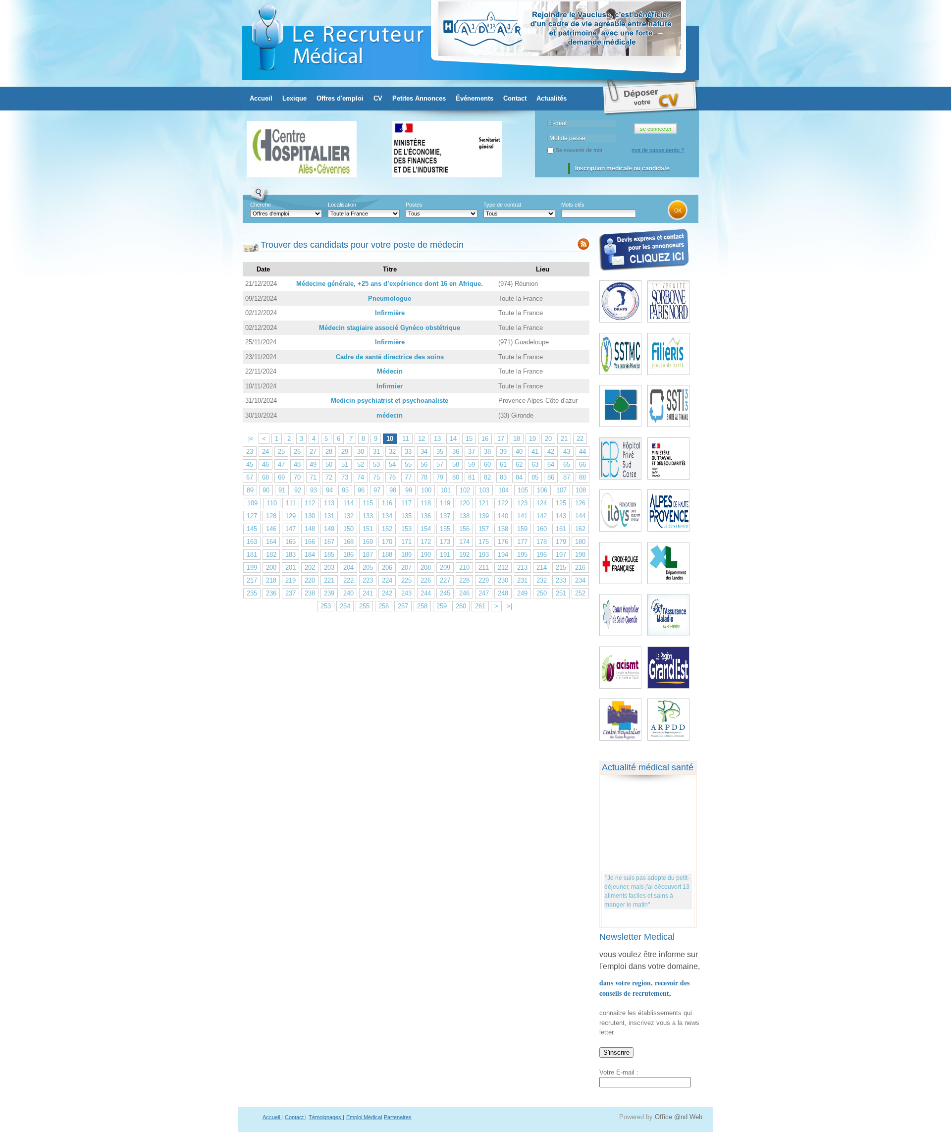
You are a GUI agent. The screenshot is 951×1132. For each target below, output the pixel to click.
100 (426, 490)
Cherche (260, 205)
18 (516, 438)
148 (310, 529)
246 (464, 593)
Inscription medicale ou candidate (622, 168)
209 (445, 567)
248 (503, 593)
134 (387, 516)
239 (329, 593)
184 (310, 554)
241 (368, 593)
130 (310, 516)
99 (408, 490)
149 (329, 529)
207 (406, 567)
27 (313, 451)
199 (252, 567)
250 (541, 593)
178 (541, 541)
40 (519, 451)
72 (328, 477)
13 (437, 438)
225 (406, 580)
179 (561, 541)
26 (297, 451)
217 (252, 580)
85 (534, 477)
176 (503, 541)
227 (445, 580)
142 (541, 516)
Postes (414, 205)
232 (541, 580)
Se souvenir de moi (579, 150)
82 (487, 477)
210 (464, 567)
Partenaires (398, 1117)
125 (561, 503)
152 (387, 529)
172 (426, 541)
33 (408, 451)
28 (328, 451)
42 (550, 451)
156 (464, 529)
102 (465, 490)
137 (445, 516)
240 (348, 593)
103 (484, 490)
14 (453, 438)
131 (329, 516)
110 (271, 503)
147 (290, 529)
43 (566, 451)
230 (503, 580)
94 (329, 490)
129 (290, 516)
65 (566, 464)
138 (464, 516)
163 (252, 541)
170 (387, 541)
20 (548, 438)
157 (483, 529)
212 (503, 567)
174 (464, 541)
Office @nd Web (678, 1117)
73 (344, 477)
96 (361, 490)
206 (387, 567)
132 (348, 516)
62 (519, 464)
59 (471, 464)
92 (297, 490)
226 (426, 580)
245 (445, 593)
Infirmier (389, 386)
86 (550, 477)
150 (348, 529)
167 (329, 541)
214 (541, 567)
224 (387, 580)
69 (281, 477)
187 (368, 554)
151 (368, 529)
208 (426, 567)
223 (368, 580)
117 (406, 503)
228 (464, 580)
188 (387, 554)
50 (328, 464)
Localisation (342, 205)
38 (487, 451)
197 (561, 554)
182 (271, 554)
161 (561, 529)
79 (439, 477)
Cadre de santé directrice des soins (390, 357)
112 (310, 503)
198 (580, 554)
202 (310, 567)
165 (290, 541)
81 (471, 477)
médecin (389, 415)
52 (360, 464)
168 (348, 541)
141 (522, 516)
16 (484, 438)
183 (290, 554)
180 (580, 541)
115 (368, 503)
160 (541, 529)
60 (487, 464)
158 (503, 529)
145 (252, 529)
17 (500, 438)
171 (406, 541)
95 (345, 490)
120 (464, 503)
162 (580, 529)
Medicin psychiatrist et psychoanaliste (389, 400)
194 (503, 554)
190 (426, 554)
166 (310, 541)
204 (348, 567)
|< (251, 438)
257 (403, 606)
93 (313, 490)
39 (503, 451)
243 (406, 593)
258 (422, 606)
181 (252, 554)
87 (566, 477)
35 (439, 451)
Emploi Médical (364, 1117)
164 (271, 541)
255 (364, 606)
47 (281, 464)
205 (368, 567)
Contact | (296, 1117)
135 (406, 516)
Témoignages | (326, 1117)
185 (329, 554)
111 (291, 503)
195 (522, 554)
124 (541, 503)
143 (561, 516)
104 (503, 490)
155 (445, 529)
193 (483, 554)
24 (265, 451)
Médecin (390, 371)
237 (290, 593)
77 (408, 477)
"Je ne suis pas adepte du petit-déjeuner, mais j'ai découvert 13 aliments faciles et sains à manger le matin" (646, 887)
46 (265, 464)
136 (426, 516)
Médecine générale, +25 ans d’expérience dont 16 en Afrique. (389, 283)
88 (582, 477)
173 (445, 541)
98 (392, 490)
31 (376, 451)
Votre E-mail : (618, 1072)
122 (503, 503)
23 (249, 451)
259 (441, 606)
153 (406, 529)
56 (424, 464)
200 (271, 567)
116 (387, 503)
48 (297, 464)
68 (265, 477)
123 (522, 503)
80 (455, 477)
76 (392, 477)
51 (344, 464)
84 (519, 477)
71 (313, 477)
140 (503, 516)
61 (503, 464)
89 (250, 490)
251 (561, 593)
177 (522, 541)
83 (503, 477)
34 (424, 451)
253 (325, 606)
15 (469, 438)
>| (509, 606)
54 (392, 464)
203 (329, 567)
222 (348, 580)
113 (329, 503)
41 (534, 451)
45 (249, 464)
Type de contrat (502, 205)
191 (445, 554)
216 (580, 567)
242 (387, 593)
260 (461, 606)
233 (561, 580)
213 (522, 567)
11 (405, 438)
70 (297, 477)
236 (271, 593)
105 (523, 490)
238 (310, 593)
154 (426, 529)
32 (392, 451)
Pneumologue (389, 298)
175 (483, 541)
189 (406, 554)
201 (290, 567)
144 (580, 516)
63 (534, 464)
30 (360, 451)
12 (421, 438)
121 (483, 503)
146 (271, 529)
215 (561, 567)
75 (376, 477)
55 (408, 464)
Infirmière (390, 313)
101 (445, 490)
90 (266, 490)
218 (271, 580)
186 (348, 554)
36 (455, 451)
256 (383, 606)
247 (483, 593)
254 (345, 606)
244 (426, 593)
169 (368, 541)
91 (281, 490)
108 (581, 490)
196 (541, 554)
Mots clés (572, 205)
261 (480, 606)
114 (348, 503)
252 (580, 593)
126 (580, 503)
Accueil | (273, 1117)
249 (522, 593)
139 (483, 516)
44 (582, 451)
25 (281, 451)
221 (329, 580)
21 (564, 438)
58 (455, 464)
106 (542, 490)
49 (313, 464)
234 (580, 580)
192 (464, 554)
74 (360, 477)
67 (249, 477)
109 (252, 503)
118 (426, 503)
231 (522, 580)
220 (310, 580)
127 (252, 516)
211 (483, 567)
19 (532, 438)
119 (445, 503)
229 (483, 580)
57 (439, 464)
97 (376, 490)
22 (580, 438)
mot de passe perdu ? (658, 150)
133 (368, 516)
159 (522, 529)
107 (561, 490)
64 (550, 464)
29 (344, 451)
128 (271, 516)
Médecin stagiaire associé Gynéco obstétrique (389, 327)
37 (471, 451)
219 (290, 580)
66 (582, 464)
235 (252, 593)
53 (376, 464)
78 (424, 477)
